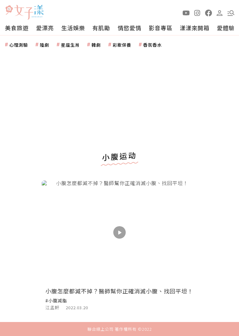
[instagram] (197, 12)
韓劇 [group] (96, 45)
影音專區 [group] (160, 28)
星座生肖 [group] (70, 45)
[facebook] (208, 12)
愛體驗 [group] (226, 28)
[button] (231, 12)
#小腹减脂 (56, 300)
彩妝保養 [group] (122, 45)
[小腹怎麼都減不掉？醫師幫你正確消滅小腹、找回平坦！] (119, 232)
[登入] (220, 12)
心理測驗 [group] (18, 45)
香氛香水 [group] (152, 45)
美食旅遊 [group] (17, 28)
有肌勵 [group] (101, 28)
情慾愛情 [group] (129, 28)
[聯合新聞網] (9, 10)
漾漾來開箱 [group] (194, 28)
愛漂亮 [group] (45, 28)
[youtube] (186, 12)
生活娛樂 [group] (73, 28)
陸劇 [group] (44, 45)
